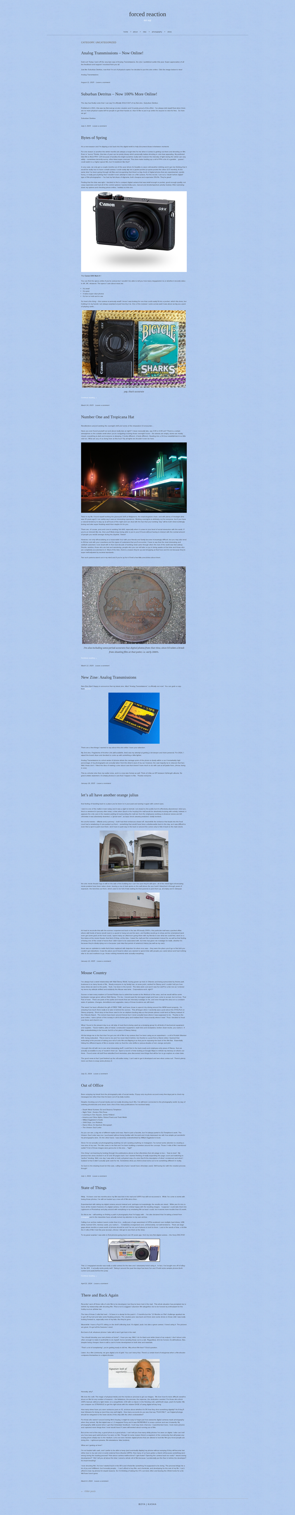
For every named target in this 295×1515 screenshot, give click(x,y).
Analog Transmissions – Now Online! (112, 53)
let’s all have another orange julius (109, 795)
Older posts (90, 1491)
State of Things (93, 1187)
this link (88, 689)
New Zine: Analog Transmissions (108, 677)
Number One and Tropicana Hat (107, 417)
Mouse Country (94, 973)
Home (126, 32)
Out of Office (92, 1085)
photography (157, 32)
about (135, 32)
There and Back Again (99, 1295)
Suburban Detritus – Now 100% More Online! (119, 94)
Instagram (85, 1217)
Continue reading (89, 398)
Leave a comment (103, 82)
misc (144, 32)
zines (169, 32)
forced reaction (147, 14)
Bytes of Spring (94, 137)
